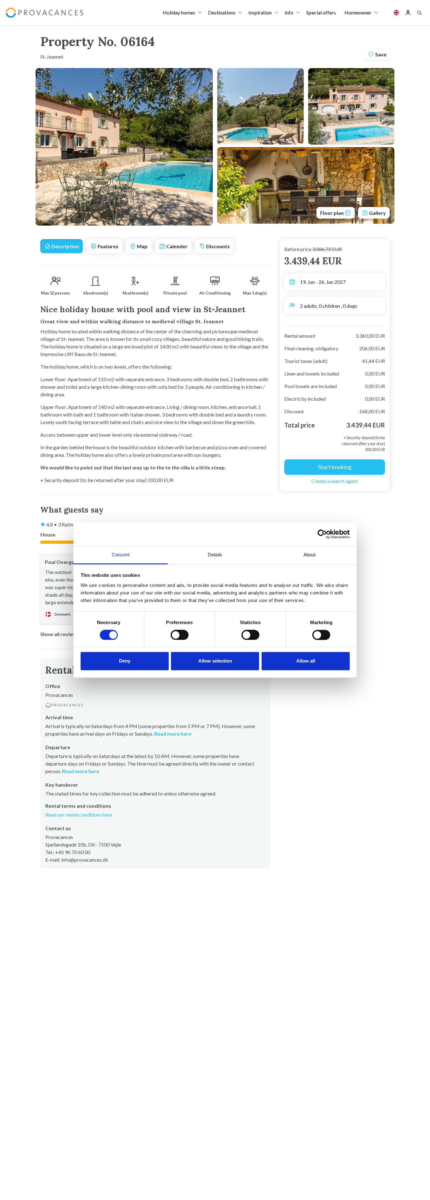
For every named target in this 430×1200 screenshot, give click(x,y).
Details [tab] (215, 554)
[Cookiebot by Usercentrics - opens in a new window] (322, 534)
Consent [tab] (120, 554)
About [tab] (309, 554)
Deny (124, 661)
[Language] (396, 12)
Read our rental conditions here (78, 815)
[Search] (419, 12)
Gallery (377, 213)
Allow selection (215, 661)
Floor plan (332, 213)
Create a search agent (334, 481)
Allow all (305, 661)
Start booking (334, 466)
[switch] (180, 635)
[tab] (61, 246)
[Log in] (408, 12)
